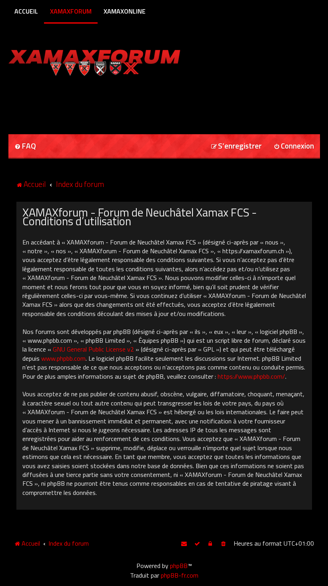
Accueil (26, 11)
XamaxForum (71, 11)
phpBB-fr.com (179, 575)
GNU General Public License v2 (93, 349)
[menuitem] (25, 146)
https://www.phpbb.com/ (251, 376)
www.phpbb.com (63, 358)
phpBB (179, 565)
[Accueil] (109, 61)
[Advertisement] (102, 102)
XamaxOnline (125, 11)
